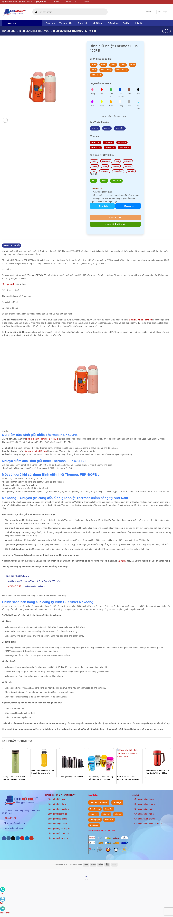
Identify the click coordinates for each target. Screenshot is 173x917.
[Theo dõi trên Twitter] (167, 2)
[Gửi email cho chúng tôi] (170, 2)
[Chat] (2, 908)
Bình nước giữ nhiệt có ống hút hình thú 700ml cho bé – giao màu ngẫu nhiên (101, 778)
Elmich (122, 561)
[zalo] (2, 899)
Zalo (2, 903)
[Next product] (164, 31)
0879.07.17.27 (11, 818)
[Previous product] (169, 31)
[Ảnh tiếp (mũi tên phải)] (9, 882)
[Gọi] (2, 889)
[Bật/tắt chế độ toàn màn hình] (9, 871)
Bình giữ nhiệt (8, 284)
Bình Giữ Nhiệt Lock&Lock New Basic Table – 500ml (157, 771)
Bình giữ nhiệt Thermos (34, 31)
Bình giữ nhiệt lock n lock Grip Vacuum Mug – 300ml (14, 778)
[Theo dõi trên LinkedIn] (27, 838)
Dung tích (82, 23)
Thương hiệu (65, 23)
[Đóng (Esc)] (24, 871)
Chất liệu (97, 23)
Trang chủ (50, 23)
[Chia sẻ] (17, 871)
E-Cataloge (113, 23)
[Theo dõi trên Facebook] (162, 2)
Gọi (1, 894)
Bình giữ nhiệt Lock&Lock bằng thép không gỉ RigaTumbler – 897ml (42, 771)
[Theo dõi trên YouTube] (31, 838)
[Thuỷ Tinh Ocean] (92, 849)
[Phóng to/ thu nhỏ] (2, 871)
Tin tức (126, 23)
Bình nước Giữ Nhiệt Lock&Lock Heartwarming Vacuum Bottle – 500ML (128, 778)
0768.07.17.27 (115, 217)
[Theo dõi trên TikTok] (13, 838)
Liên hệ (138, 23)
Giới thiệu (149, 12)
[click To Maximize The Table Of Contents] (4, 418)
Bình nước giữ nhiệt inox (35, 451)
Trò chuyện (5, 913)
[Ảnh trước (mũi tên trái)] (2, 882)
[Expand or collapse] (4, 425)
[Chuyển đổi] (97, 116)
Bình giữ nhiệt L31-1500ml (71, 777)
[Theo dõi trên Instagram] (165, 2)
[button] (162, 11)
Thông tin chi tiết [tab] (11, 245)
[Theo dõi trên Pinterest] (22, 838)
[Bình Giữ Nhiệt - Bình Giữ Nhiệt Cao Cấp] (14, 12)
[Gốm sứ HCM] (108, 843)
